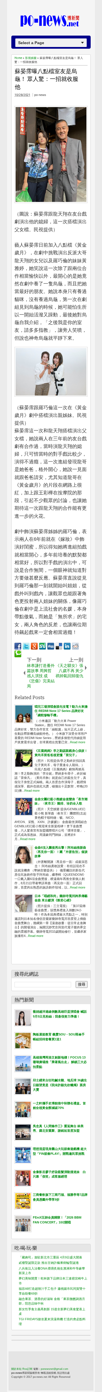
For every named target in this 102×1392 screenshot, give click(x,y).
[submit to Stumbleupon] (42, 646)
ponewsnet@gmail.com (54, 1369)
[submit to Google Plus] (34, 646)
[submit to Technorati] (17, 653)
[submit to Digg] (50, 646)
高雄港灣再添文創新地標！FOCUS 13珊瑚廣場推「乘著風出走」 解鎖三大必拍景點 (60, 1062)
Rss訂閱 (27, 1369)
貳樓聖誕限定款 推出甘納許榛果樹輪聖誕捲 (49, 1262)
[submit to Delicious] (59, 646)
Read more (77, 742)
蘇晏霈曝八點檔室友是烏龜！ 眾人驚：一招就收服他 (46, 79)
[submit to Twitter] (26, 646)
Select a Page (31, 42)
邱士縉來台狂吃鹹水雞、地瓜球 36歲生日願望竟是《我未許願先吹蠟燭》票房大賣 (60, 1084)
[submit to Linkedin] (67, 646)
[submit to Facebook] (17, 646)
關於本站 (16, 1369)
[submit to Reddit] (75, 646)
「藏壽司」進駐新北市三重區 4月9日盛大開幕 (50, 1257)
